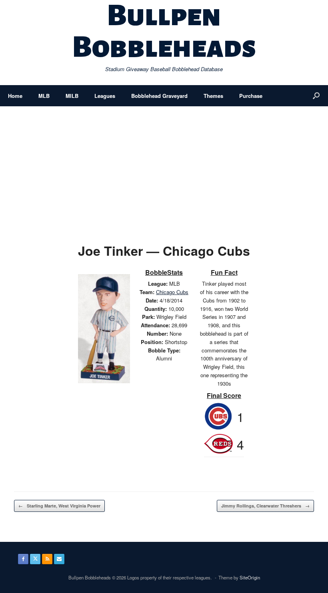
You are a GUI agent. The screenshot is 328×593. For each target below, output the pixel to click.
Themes (213, 95)
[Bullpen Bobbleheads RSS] (47, 559)
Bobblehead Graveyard (159, 95)
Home (15, 95)
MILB (72, 95)
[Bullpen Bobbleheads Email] (59, 559)
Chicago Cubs (172, 292)
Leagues (104, 95)
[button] (316, 95)
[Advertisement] (164, 166)
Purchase (250, 95)
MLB (44, 95)
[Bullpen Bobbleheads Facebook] (23, 559)
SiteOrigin (250, 577)
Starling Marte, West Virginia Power (59, 506)
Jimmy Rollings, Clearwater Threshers (265, 506)
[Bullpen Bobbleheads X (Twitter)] (35, 559)
